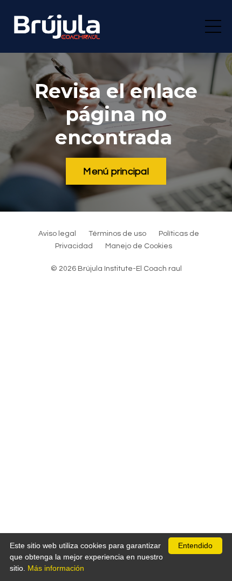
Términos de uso (117, 233)
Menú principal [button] (116, 171)
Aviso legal (57, 233)
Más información (56, 568)
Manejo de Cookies (138, 246)
